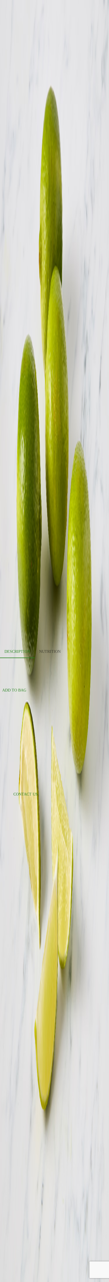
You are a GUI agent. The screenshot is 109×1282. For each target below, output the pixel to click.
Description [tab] (17, 651)
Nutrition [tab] (50, 651)
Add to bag (14, 690)
